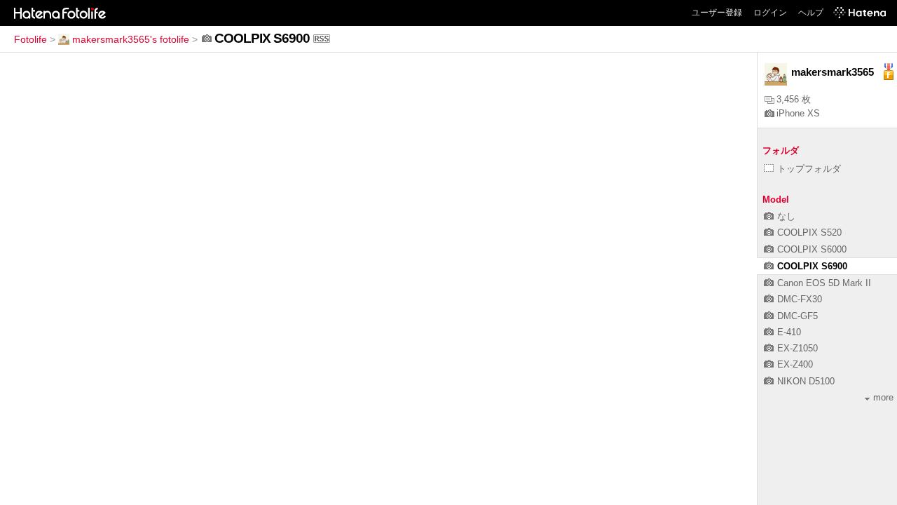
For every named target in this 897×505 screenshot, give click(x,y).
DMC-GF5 (797, 316)
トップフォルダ (809, 168)
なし (786, 216)
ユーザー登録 (717, 13)
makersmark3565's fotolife (130, 39)
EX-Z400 (795, 364)
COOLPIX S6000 (812, 249)
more (883, 397)
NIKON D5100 (806, 381)
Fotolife (30, 39)
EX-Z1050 (797, 348)
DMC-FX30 (799, 299)
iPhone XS (798, 113)
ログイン (770, 13)
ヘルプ (810, 13)
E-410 (789, 332)
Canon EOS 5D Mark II (824, 283)
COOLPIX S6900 (812, 266)
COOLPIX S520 (809, 232)
